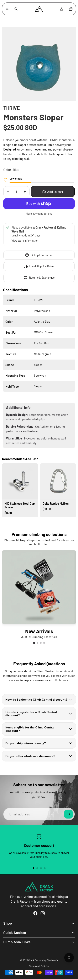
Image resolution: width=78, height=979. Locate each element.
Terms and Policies (39, 965)
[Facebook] (35, 913)
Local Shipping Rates (41, 266)
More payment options (39, 213)
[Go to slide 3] (40, 521)
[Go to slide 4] (43, 521)
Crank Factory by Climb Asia (43, 960)
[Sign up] (68, 814)
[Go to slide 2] (37, 521)
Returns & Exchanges (41, 277)
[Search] (16, 8)
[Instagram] (42, 913)
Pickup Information (42, 255)
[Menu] (7, 9)
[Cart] (70, 8)
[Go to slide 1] (35, 521)
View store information (24, 240)
